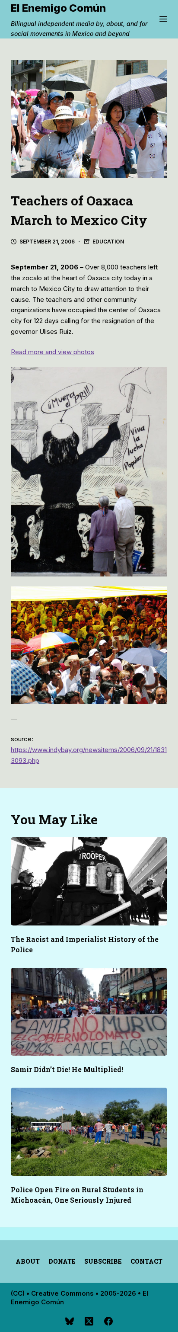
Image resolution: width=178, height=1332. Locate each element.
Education (108, 241)
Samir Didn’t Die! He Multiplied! (67, 1069)
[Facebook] (108, 1321)
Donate (62, 1261)
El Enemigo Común (58, 8)
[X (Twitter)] (89, 1321)
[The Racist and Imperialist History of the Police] (89, 881)
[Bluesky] (69, 1321)
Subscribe (103, 1261)
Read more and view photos (52, 352)
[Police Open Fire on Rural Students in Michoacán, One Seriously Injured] (89, 1132)
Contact (146, 1261)
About (28, 1261)
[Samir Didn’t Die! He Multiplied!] (89, 1012)
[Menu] (163, 19)
